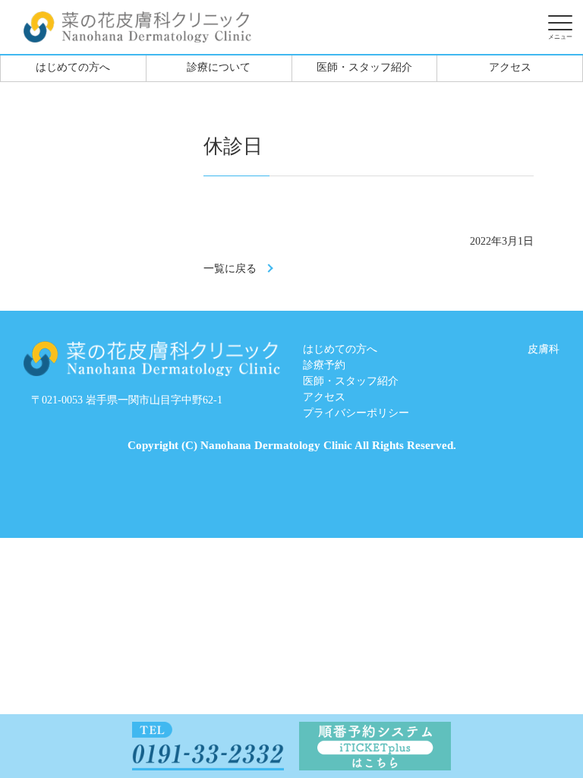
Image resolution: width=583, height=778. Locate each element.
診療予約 (324, 365)
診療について (219, 67)
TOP (515, 727)
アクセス (510, 67)
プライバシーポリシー (356, 413)
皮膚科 (543, 349)
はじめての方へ (73, 67)
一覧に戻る (230, 268)
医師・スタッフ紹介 (364, 67)
